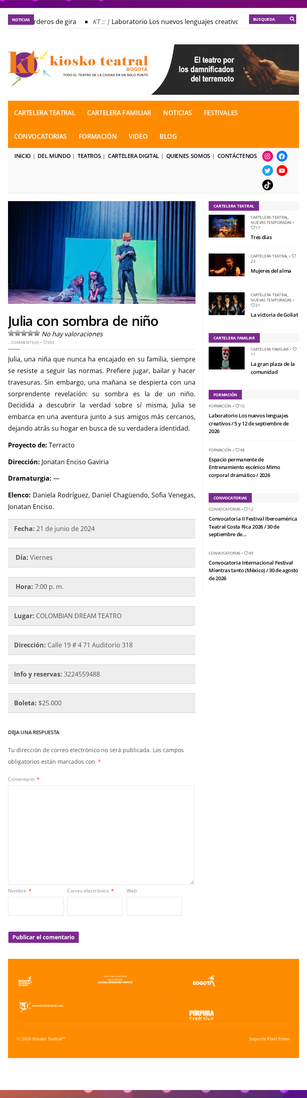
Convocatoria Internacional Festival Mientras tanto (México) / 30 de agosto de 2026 (253, 570)
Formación (98, 136)
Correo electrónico (90, 890)
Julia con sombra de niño (83, 320)
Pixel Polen (278, 1039)
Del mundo (54, 156)
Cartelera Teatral (44, 112)
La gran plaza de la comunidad (273, 367)
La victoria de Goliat (274, 314)
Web (132, 890)
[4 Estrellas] (30, 333)
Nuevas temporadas (271, 222)
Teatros (89, 156)
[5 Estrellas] (37, 333)
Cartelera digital (133, 156)
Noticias (177, 112)
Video (138, 136)
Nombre (20, 890)
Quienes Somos (188, 156)
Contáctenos (237, 156)
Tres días (261, 237)
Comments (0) (25, 342)
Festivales (221, 112)
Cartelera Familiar (119, 112)
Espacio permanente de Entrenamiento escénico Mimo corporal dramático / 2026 (244, 467)
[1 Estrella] (11, 333)
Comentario (24, 779)
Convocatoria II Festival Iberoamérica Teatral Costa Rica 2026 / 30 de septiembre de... (253, 526)
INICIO (22, 156)
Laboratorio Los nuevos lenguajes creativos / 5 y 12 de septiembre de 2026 (249, 423)
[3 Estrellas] (24, 333)
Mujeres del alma (271, 270)
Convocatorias (40, 136)
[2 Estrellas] (17, 333)
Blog (168, 136)
